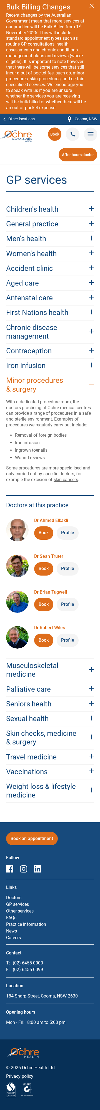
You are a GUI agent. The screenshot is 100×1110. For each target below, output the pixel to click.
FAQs (11, 917)
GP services (17, 904)
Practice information (26, 924)
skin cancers (66, 479)
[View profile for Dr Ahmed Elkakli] (17, 530)
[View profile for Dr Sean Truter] (17, 566)
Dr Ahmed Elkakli (51, 520)
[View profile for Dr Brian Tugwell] (17, 602)
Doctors (13, 897)
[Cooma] (16, 133)
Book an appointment (32, 840)
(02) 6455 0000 (28, 963)
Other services (20, 911)
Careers (13, 937)
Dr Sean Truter (48, 556)
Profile (67, 532)
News (11, 931)
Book (55, 136)
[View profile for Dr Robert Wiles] (17, 637)
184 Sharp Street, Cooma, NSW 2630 (42, 996)
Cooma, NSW (82, 119)
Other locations (21, 119)
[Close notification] (92, 6)
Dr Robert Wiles (49, 627)
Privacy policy (19, 1076)
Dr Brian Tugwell (50, 592)
